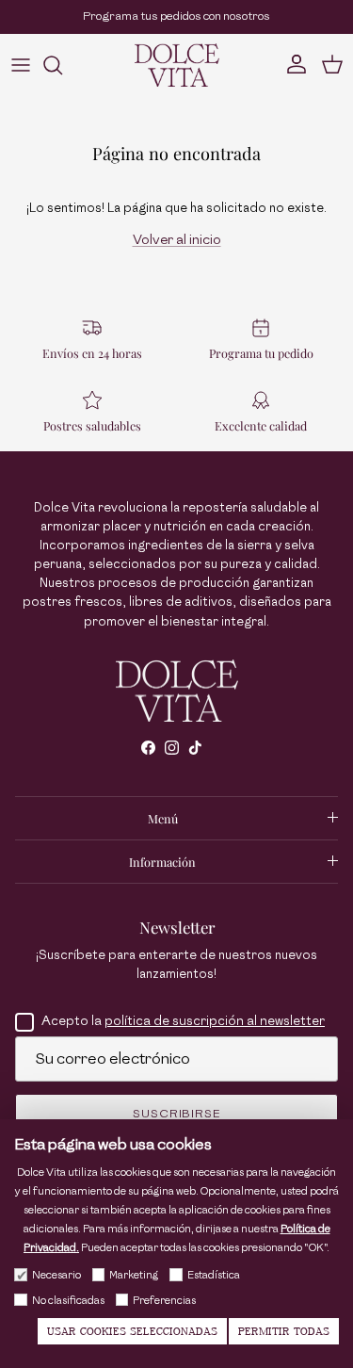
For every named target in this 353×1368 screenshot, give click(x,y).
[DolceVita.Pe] (177, 65)
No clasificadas (68, 1301)
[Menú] (20, 65)
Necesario (56, 1275)
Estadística (213, 1275)
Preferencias (164, 1301)
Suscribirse (177, 1113)
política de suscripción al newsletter (214, 1021)
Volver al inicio (177, 240)
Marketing (133, 1275)
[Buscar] (62, 65)
